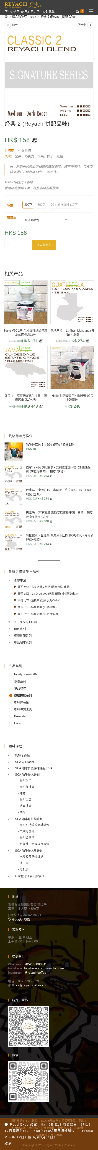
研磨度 (11, 218)
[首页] (6, 16)
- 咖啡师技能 (26, 787)
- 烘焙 (22, 812)
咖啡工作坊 (22, 755)
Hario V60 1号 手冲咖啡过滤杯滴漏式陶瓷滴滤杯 (25, 332)
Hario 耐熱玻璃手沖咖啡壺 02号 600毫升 (72, 397)
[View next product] (90, 25)
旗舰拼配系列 (23, 635)
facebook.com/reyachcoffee (44, 968)
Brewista (20, 716)
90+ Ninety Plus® (25, 622)
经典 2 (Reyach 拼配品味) (58, 16)
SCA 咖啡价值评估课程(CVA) (34, 768)
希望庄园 (20, 580)
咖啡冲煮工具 (23, 709)
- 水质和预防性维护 (30, 856)
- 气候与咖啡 (26, 831)
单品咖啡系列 (23, 642)
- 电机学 (23, 869)
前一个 (16, 24)
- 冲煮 (22, 793)
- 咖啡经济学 (26, 837)
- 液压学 (23, 863)
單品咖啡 (20, 688)
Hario (17, 723)
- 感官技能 (24, 806)
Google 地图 (20, 919)
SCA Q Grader (24, 762)
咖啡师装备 (21, 702)
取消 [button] (8, 1143)
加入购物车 (44, 245)
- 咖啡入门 (24, 780)
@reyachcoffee (35, 972)
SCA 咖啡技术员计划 (29, 850)
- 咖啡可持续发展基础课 (33, 825)
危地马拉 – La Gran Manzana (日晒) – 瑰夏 (72, 332)
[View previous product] (8, 25)
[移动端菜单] (89, 11)
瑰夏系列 (20, 629)
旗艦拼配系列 (23, 695)
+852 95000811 (35, 964)
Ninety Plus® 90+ (26, 674)
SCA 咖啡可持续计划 (29, 819)
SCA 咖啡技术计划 (27, 774)
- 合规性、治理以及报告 (33, 844)
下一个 (82, 24)
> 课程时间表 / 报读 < (29, 876)
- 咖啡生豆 (24, 799)
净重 (10, 205)
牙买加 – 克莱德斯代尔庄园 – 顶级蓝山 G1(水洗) (26, 397)
